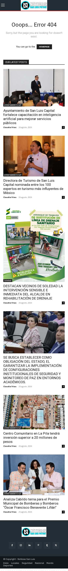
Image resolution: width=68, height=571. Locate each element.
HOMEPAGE (44, 47)
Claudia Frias (9, 127)
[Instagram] (21, 545)
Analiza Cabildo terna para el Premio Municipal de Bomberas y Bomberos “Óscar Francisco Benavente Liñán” (31, 503)
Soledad (7, 280)
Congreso (8, 352)
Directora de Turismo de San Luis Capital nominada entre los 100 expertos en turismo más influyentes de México (33, 187)
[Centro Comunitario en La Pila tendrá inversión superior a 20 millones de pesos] (34, 412)
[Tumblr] (47, 545)
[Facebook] (12, 545)
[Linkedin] (29, 545)
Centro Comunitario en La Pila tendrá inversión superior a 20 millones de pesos (31, 437)
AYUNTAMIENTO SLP (12, 105)
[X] (56, 545)
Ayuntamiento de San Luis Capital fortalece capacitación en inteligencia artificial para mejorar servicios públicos (32, 117)
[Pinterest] (38, 545)
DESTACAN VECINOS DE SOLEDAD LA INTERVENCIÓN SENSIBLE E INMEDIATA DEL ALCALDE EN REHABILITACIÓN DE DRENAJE (33, 292)
